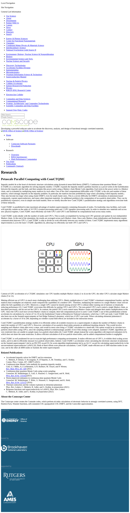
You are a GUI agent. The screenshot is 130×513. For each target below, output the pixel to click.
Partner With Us (12, 23)
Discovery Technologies (16, 65)
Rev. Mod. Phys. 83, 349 (16, 369)
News (8, 27)
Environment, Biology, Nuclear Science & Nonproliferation (30, 54)
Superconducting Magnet (16, 77)
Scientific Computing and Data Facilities (22, 106)
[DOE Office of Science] (22, 131)
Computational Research (16, 101)
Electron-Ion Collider (14, 95)
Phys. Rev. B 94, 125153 (16, 382)
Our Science (11, 16)
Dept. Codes (22, 110)
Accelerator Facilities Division (18, 68)
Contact (9, 30)
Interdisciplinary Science (16, 48)
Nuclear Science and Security (18, 61)
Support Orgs (11, 110)
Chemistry (10, 43)
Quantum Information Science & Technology (24, 75)
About (8, 18)
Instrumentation (12, 70)
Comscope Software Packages (23, 144)
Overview (15, 155)
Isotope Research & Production (18, 86)
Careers (9, 25)
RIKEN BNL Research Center (18, 90)
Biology (9, 57)
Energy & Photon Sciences (17, 39)
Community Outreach (14, 166)
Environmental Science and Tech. (19, 59)
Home (8, 135)
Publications (11, 164)
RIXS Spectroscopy (19, 157)
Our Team (10, 161)
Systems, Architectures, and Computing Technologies (27, 103)
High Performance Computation (24, 159)
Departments (11, 21)
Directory (10, 32)
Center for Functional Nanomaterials (20, 41)
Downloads (15, 146)
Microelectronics (12, 72)
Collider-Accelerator (14, 83)
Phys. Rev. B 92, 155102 (16, 376)
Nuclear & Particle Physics (17, 81)
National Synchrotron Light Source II (21, 50)
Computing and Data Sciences (18, 99)
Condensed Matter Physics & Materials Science (25, 45)
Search (9, 34)
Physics (9, 88)
